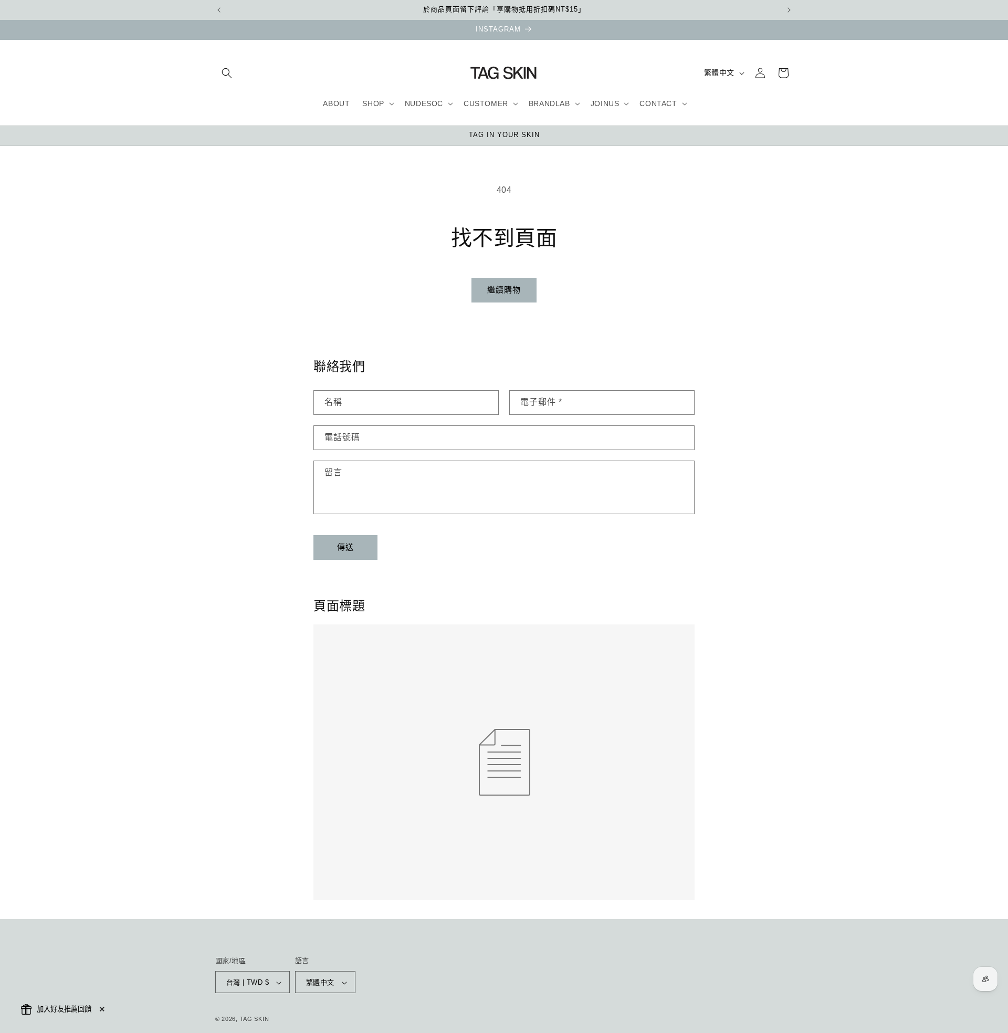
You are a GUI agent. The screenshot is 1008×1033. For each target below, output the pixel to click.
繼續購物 (504, 289)
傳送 (345, 547)
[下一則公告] (789, 10)
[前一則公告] (218, 10)
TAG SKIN (254, 1019)
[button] (226, 73)
